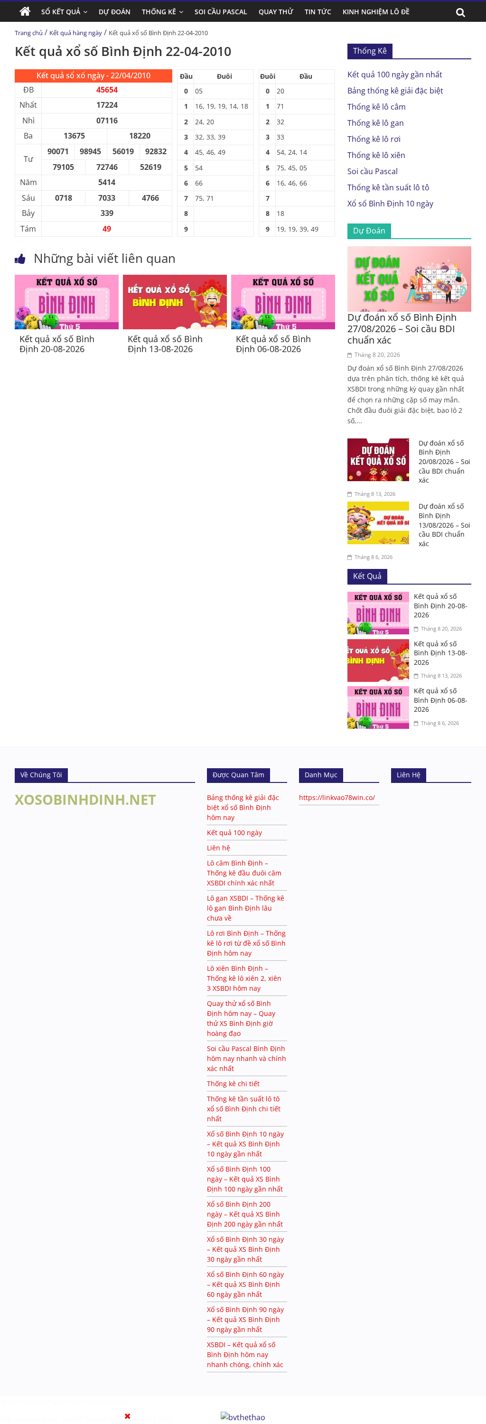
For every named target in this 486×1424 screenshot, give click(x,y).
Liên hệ (218, 847)
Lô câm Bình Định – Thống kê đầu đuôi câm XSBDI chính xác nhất (244, 872)
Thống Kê (159, 11)
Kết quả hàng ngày (75, 32)
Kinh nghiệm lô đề (376, 11)
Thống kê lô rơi (374, 139)
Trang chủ (29, 32)
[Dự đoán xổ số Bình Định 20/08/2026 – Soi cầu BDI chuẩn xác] (380, 444)
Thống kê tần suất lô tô (388, 187)
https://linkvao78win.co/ (337, 797)
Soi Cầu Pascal (221, 11)
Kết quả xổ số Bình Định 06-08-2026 (273, 344)
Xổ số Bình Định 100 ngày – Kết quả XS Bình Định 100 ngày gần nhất (245, 1178)
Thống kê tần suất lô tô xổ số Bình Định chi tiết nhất (243, 1108)
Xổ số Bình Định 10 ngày (390, 203)
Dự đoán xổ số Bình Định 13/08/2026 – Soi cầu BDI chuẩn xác (444, 525)
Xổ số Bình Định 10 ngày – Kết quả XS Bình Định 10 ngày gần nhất (245, 1143)
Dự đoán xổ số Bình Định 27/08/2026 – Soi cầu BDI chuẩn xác (402, 328)
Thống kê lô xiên (376, 155)
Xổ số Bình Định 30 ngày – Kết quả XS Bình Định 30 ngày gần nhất (245, 1249)
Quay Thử (276, 11)
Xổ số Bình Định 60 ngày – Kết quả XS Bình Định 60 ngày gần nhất (245, 1284)
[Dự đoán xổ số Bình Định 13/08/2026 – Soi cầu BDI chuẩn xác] (380, 507)
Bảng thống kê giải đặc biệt (395, 90)
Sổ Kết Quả (60, 11)
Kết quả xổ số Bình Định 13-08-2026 (165, 344)
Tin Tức (318, 11)
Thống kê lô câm (376, 107)
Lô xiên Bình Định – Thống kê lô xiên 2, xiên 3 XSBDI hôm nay (244, 978)
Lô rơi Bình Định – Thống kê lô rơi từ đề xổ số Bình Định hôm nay (246, 943)
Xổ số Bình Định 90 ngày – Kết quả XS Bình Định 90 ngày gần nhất (245, 1319)
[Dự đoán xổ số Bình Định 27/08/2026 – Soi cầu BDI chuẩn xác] (409, 252)
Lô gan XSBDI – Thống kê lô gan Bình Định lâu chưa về (245, 907)
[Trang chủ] (25, 12)
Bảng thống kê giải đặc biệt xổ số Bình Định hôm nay (243, 807)
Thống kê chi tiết (233, 1083)
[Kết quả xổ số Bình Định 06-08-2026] (283, 280)
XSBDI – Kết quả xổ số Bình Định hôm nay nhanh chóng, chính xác (245, 1354)
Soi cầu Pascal (372, 171)
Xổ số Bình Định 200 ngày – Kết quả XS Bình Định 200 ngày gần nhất (245, 1214)
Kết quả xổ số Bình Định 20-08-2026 (56, 344)
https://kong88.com (100, 1400)
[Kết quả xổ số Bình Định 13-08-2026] (175, 280)
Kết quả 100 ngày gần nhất (394, 74)
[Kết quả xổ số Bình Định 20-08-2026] (67, 280)
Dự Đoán (115, 11)
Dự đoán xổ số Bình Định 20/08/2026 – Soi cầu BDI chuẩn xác (444, 461)
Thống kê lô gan (375, 123)
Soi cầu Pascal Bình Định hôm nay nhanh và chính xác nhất (246, 1058)
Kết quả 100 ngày (234, 832)
